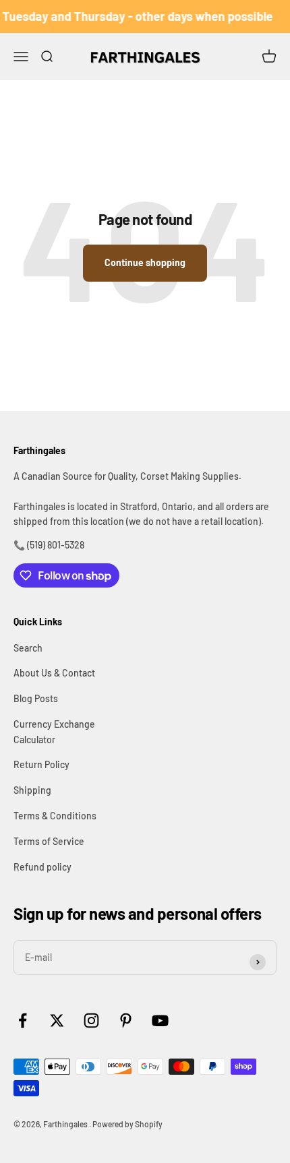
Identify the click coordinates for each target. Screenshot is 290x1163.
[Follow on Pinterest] (126, 1020)
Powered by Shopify (127, 1124)
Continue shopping (145, 262)
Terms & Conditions (54, 815)
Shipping (32, 790)
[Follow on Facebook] (22, 1020)
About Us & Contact (54, 673)
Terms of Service (48, 841)
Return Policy (41, 764)
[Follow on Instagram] (91, 1020)
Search (27, 648)
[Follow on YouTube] (160, 1020)
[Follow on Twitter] (57, 1020)
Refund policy (42, 867)
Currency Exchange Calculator (54, 731)
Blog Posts (35, 698)
